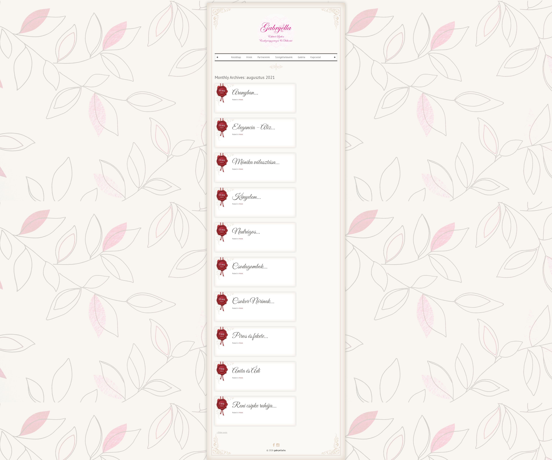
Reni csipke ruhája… (254, 406)
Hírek (249, 57)
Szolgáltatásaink (284, 57)
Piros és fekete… (250, 336)
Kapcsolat (315, 57)
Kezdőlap (236, 57)
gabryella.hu (279, 450)
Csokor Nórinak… (253, 301)
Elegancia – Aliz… (253, 127)
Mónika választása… (255, 162)
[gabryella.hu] (276, 32)
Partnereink (263, 57)
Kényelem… (246, 197)
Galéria (301, 57)
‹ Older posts (222, 432)
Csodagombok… (249, 266)
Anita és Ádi (246, 371)
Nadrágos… (246, 232)
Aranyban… (245, 93)
